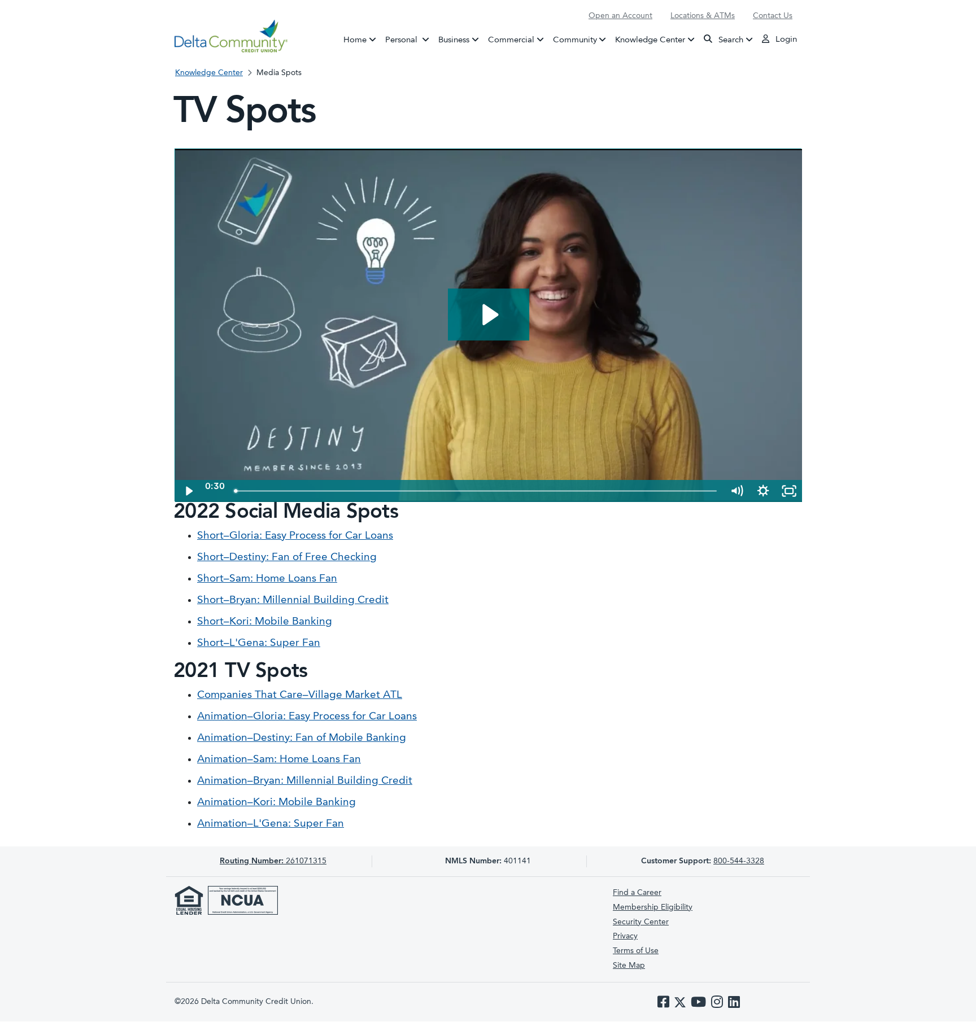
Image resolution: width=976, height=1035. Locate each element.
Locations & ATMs (702, 16)
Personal (409, 40)
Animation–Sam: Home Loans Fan (279, 759)
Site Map (629, 966)
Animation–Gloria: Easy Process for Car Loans (307, 716)
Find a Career (637, 893)
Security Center (641, 922)
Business (453, 40)
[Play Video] (188, 491)
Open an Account (620, 16)
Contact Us (772, 16)
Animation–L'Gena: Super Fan (270, 824)
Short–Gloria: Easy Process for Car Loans (295, 536)
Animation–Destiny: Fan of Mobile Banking (301, 738)
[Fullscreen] (789, 491)
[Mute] (737, 491)
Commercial (511, 40)
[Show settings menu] (763, 491)
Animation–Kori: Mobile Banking (276, 802)
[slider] (476, 491)
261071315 (273, 861)
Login (785, 40)
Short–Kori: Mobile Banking (264, 622)
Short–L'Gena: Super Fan (258, 643)
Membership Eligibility (652, 907)
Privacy (625, 936)
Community (575, 40)
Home (355, 40)
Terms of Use (636, 951)
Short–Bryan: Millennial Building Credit (293, 600)
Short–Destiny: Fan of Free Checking (287, 557)
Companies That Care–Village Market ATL (299, 695)
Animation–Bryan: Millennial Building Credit (304, 781)
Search (729, 40)
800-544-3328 (738, 861)
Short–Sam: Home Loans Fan (267, 579)
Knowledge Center (650, 40)
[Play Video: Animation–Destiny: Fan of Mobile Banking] (489, 315)
